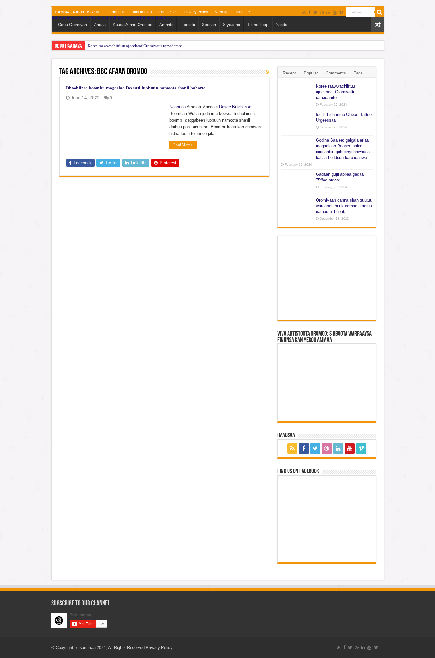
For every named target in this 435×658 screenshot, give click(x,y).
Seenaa (209, 24)
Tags (358, 73)
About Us (117, 12)
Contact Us (167, 12)
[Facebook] (309, 12)
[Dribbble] (321, 12)
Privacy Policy (196, 12)
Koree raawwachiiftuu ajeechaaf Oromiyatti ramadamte (135, 45)
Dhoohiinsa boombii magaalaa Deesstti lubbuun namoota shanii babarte (135, 87)
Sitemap (221, 12)
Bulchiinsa (241, 106)
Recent (289, 73)
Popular (311, 73)
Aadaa (100, 24)
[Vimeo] (341, 12)
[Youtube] (334, 12)
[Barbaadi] (379, 12)
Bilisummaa (142, 12)
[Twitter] (315, 12)
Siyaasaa (231, 24)
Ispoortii (187, 24)
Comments (336, 73)
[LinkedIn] (328, 12)
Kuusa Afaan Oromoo (132, 24)
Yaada (281, 24)
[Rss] (304, 12)
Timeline (242, 12)
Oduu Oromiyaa (72, 24)
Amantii (166, 24)
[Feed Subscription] (267, 71)
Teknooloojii (258, 24)
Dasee (225, 106)
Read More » (183, 145)
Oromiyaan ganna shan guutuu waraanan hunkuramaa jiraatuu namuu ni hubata (344, 206)
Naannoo (177, 106)
